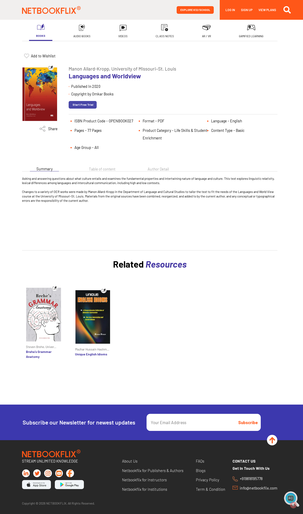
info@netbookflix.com (258, 488)
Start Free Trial (83, 104)
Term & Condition (210, 489)
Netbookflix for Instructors (144, 480)
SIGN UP (246, 10)
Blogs (201, 470)
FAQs (200, 461)
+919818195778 (251, 478)
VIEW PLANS (267, 10)
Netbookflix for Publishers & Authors (152, 470)
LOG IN (230, 10)
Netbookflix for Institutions (144, 489)
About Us (129, 461)
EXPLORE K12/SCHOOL (195, 10)
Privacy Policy (207, 480)
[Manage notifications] (293, 505)
